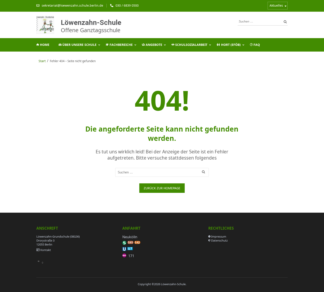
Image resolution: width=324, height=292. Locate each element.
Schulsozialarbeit (190, 45)
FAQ (256, 45)
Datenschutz (219, 240)
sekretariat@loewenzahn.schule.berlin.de (72, 5)
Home (44, 45)
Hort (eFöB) (230, 45)
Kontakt (45, 250)
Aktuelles (276, 5)
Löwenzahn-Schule (91, 22)
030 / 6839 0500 (127, 5)
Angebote (153, 45)
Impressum (218, 236)
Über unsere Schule (79, 45)
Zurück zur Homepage (162, 188)
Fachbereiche (121, 45)
